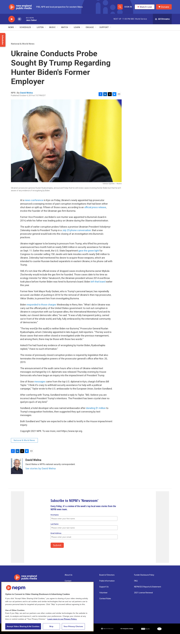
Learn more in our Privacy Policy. (62, 619)
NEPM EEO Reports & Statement (147, 587)
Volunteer (103, 593)
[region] (47, 606)
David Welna (26, 92)
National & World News (22, 43)
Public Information (107, 581)
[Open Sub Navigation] (16, 27)
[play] (11, 19)
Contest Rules (105, 599)
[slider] (23, 19)
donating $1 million (96, 408)
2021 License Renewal (143, 593)
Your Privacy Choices (73, 626)
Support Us (104, 587)
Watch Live (146, 6)
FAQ (136, 581)
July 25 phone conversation (76, 230)
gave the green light (88, 250)
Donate (165, 7)
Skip (51, 626)
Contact (68, 581)
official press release (95, 207)
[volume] (19, 19)
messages (40, 381)
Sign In (128, 7)
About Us (68, 575)
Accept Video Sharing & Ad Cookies (23, 626)
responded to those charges (41, 304)
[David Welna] (17, 466)
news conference (34, 200)
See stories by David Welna (40, 468)
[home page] (30, 577)
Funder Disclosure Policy (144, 575)
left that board (98, 281)
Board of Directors (107, 575)
